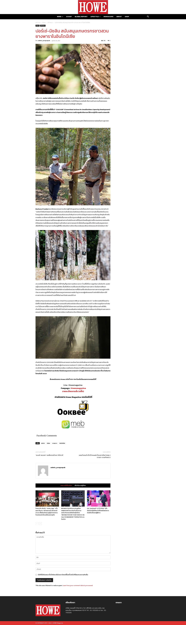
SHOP (127, 16)
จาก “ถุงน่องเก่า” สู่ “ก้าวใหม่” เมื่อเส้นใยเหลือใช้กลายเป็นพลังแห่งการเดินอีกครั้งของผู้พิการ (98, 510)
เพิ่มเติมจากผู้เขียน (80, 485)
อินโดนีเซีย (62, 443)
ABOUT (119, 16)
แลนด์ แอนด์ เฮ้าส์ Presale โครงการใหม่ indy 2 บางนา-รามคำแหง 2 (94, 456)
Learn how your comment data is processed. (78, 585)
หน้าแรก (38, 22)
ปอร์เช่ (43, 443)
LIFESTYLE (95, 16)
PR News (50, 22)
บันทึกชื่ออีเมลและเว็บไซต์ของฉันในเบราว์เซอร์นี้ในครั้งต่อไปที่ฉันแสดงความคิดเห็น (63, 575)
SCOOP (69, 16)
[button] (147, 17)
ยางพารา (54, 443)
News (44, 22)
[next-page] (40, 523)
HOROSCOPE (108, 16)
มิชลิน (48, 443)
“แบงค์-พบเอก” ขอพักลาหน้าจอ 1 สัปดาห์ (49, 455)
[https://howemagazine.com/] (93, 7)
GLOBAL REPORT (81, 16)
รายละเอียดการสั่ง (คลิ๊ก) (73, 391)
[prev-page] (37, 523)
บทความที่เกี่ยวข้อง (66, 485)
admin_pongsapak (44, 40)
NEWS (59, 16)
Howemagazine (78, 388)
